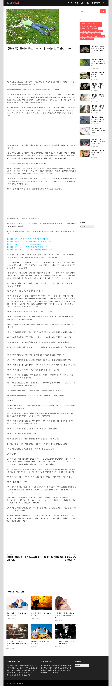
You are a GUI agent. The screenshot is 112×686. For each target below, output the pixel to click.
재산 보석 (101, 36)
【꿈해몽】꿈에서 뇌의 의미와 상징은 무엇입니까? (24, 244)
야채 (87, 33)
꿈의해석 (12, 3)
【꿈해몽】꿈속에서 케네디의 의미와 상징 (64, 642)
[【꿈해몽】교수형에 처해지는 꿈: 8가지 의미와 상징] (85, 140)
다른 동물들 (94, 28)
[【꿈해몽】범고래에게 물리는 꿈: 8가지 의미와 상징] (85, 117)
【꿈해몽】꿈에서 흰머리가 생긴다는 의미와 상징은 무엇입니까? (28, 242)
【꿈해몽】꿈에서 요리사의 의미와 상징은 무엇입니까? (16, 643)
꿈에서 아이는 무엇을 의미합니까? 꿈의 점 (16, 614)
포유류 (91, 39)
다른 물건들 (83, 31)
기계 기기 (98, 23)
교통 (93, 23)
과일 (89, 23)
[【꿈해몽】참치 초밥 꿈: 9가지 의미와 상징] (85, 151)
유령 (76, 3)
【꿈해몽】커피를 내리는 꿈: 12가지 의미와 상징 (98, 75)
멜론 (89, 31)
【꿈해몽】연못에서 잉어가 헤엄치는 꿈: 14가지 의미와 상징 (98, 62)
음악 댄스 (82, 36)
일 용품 (95, 36)
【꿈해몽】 (83, 23)
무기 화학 (94, 31)
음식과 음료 (97, 33)
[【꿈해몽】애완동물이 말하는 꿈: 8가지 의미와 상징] (85, 106)
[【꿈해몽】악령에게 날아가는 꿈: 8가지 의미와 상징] (85, 84)
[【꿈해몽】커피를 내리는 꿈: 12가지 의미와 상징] (85, 73)
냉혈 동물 (82, 28)
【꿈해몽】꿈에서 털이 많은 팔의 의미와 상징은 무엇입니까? (27, 239)
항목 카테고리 (96, 3)
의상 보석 (89, 36)
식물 (87, 3)
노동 (88, 28)
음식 (91, 33)
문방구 (100, 31)
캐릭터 (70, 3)
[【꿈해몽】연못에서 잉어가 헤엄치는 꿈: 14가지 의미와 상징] (85, 60)
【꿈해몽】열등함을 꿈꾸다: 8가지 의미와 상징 (98, 97)
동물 (82, 3)
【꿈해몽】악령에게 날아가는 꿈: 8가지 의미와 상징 (98, 86)
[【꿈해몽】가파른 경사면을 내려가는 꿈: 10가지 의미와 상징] (85, 47)
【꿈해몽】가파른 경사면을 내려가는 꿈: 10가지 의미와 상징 (98, 49)
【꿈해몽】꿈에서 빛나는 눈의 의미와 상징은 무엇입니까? (26, 247)
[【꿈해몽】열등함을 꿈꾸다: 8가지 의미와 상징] (85, 95)
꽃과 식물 (89, 26)
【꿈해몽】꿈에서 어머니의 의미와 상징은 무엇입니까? (65, 615)
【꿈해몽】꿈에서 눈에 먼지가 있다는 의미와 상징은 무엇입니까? (29, 250)
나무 (100, 26)
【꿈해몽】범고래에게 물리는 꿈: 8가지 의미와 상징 (98, 119)
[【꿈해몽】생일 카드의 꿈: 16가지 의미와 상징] (85, 129)
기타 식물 (82, 26)
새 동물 (82, 33)
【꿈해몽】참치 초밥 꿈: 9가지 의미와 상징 (98, 153)
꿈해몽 (95, 26)
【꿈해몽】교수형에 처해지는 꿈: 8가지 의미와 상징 (98, 141)
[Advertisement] (41, 68)
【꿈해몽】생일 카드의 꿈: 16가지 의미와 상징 (98, 130)
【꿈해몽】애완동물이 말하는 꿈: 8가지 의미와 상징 (98, 108)
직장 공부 (82, 39)
